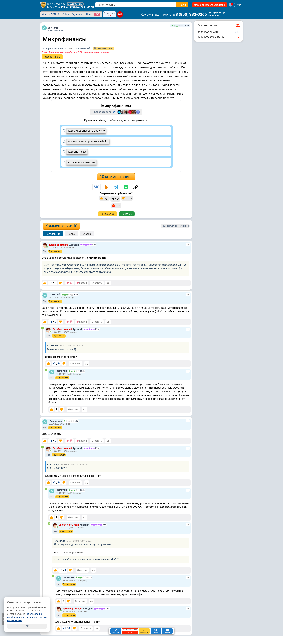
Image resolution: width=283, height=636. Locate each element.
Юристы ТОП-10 (50, 14)
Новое (92, 14)
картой (83, 283)
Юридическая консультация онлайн (70, 7)
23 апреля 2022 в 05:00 (55, 48)
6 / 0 (115, 199)
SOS (120, 14)
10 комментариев (116, 176)
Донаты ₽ (127, 214)
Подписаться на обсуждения (175, 226)
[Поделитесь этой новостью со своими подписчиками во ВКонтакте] (96, 187)
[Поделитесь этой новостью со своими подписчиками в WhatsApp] (126, 187)
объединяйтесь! (75, 4)
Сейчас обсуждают (72, 14)
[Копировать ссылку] (136, 187)
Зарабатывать (52, 56)
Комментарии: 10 (61, 226)
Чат (45, 251)
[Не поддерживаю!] (60, 283)
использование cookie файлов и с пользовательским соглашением (27, 617)
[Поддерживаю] (44, 283)
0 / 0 (118, 205)
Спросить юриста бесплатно (209, 5)
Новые (71, 233)
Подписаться (107, 214)
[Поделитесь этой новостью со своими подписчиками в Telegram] (116, 187)
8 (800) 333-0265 (191, 14)
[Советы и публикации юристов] (43, 5)
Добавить (144, 632)
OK (27, 626)
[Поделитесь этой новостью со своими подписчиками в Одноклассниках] (106, 187)
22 (238, 25)
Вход (238, 5)
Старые (87, 233)
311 (237, 31)
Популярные (53, 233)
